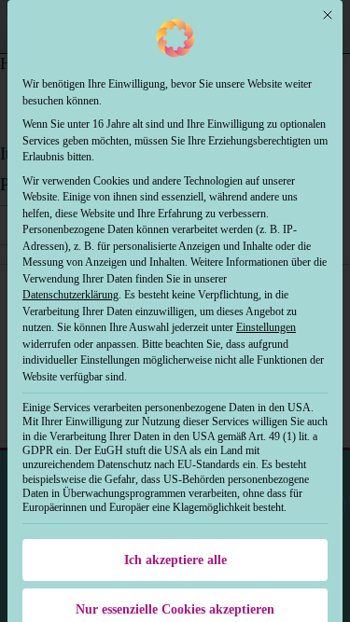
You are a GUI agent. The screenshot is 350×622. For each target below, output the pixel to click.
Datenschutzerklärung (70, 294)
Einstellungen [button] (266, 327)
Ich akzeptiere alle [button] (175, 560)
